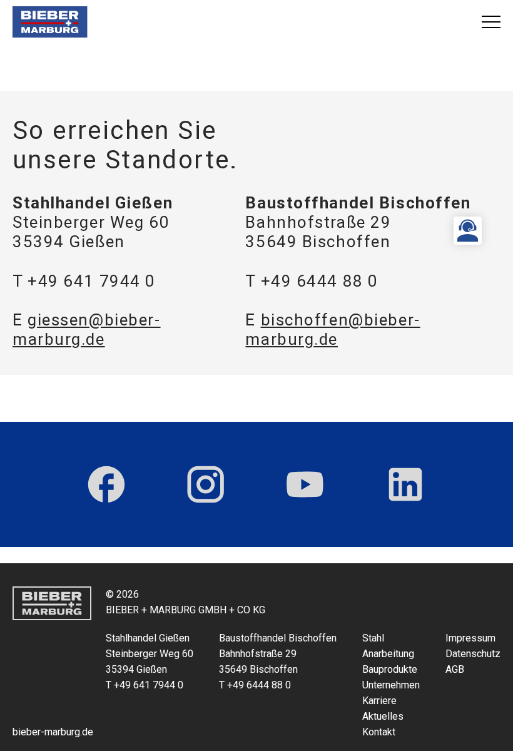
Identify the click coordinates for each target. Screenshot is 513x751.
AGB (454, 669)
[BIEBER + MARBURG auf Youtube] (305, 484)
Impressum (470, 638)
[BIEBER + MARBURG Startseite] (50, 22)
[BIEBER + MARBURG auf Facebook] (106, 484)
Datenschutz (472, 654)
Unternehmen (391, 685)
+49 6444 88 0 (319, 281)
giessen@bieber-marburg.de (87, 329)
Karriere (379, 701)
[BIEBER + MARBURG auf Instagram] (205, 484)
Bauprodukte (389, 669)
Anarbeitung (388, 654)
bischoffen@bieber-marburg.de (332, 329)
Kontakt (378, 732)
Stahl (373, 638)
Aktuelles (383, 716)
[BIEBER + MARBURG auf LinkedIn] (405, 484)
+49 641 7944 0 (92, 281)
